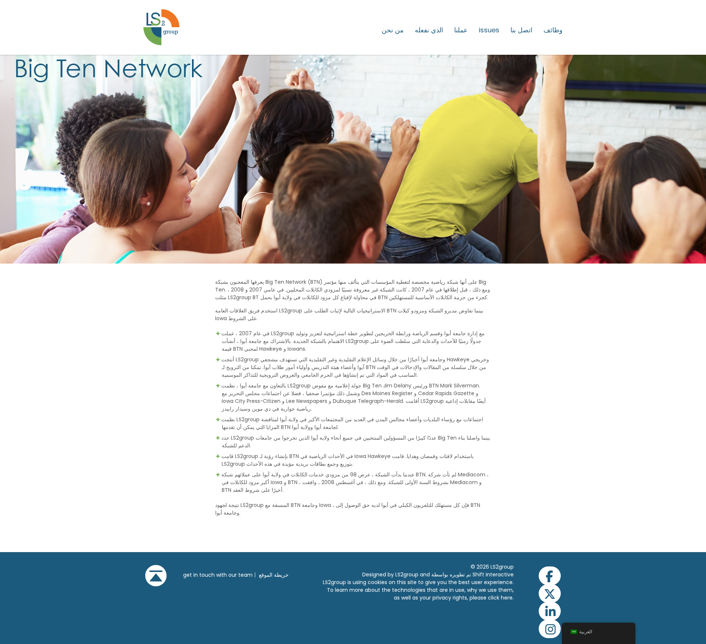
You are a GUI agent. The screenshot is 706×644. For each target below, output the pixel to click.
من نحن (393, 30)
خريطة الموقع (274, 575)
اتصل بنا (521, 30)
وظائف (553, 30)
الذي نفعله (429, 30)
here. (507, 597)
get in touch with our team (218, 575)
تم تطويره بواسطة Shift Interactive (472, 574)
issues (489, 30)
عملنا (461, 30)
